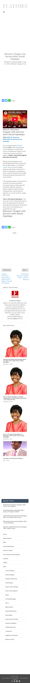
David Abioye (9, 583)
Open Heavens (7, 538)
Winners (19, 145)
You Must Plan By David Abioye (13, 458)
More (4, 566)
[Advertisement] (15, 31)
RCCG (7, 603)
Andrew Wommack (11, 611)
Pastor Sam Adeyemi (12, 591)
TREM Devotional (11, 627)
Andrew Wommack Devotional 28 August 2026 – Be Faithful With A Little (15, 516)
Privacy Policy (14, 676)
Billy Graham (9, 607)
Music (7, 595)
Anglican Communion (12, 635)
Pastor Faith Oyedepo (12, 587)
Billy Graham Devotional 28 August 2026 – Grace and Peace (14, 522)
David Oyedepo (10, 575)
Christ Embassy (10, 570)
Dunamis (5, 558)
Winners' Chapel (16, 64)
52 (24, 64)
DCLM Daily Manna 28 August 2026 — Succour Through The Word (14, 511)
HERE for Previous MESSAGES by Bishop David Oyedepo (12, 139)
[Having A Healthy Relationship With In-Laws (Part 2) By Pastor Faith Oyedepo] (15, 343)
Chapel (5, 167)
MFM (4, 542)
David (5, 149)
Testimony (9, 631)
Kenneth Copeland (11, 623)
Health (5, 562)
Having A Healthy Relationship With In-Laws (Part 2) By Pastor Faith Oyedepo (14, 361)
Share (13, 101)
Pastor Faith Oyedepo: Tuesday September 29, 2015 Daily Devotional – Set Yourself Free (14, 398)
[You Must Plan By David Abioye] (15, 448)
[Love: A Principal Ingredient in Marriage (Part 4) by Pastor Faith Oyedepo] (15, 418)
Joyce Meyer (9, 615)
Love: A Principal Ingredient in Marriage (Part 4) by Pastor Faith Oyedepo (13, 435)
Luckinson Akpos (16, 62)
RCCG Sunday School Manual (11, 554)
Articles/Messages (11, 599)
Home (5, 534)
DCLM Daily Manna (8, 546)
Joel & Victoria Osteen (12, 619)
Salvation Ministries (11, 579)
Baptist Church (10, 639)
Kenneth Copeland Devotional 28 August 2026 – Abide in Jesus (15, 527)
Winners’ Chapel (7, 550)
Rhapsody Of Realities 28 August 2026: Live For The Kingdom (14, 505)
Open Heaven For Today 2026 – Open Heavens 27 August (15, 678)
